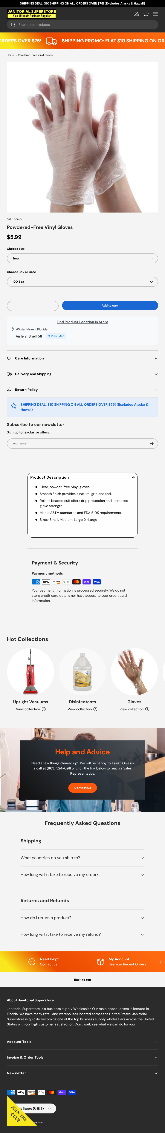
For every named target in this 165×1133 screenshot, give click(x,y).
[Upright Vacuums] (30, 671)
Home (10, 55)
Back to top (82, 980)
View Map (57, 336)
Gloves (134, 701)
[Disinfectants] (82, 671)
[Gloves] (134, 671)
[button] (146, 13)
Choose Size (15, 249)
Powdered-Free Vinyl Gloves (35, 55)
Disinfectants (82, 701)
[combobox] (82, 24)
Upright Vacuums (30, 701)
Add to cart (110, 305)
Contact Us (82, 788)
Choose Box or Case (21, 272)
